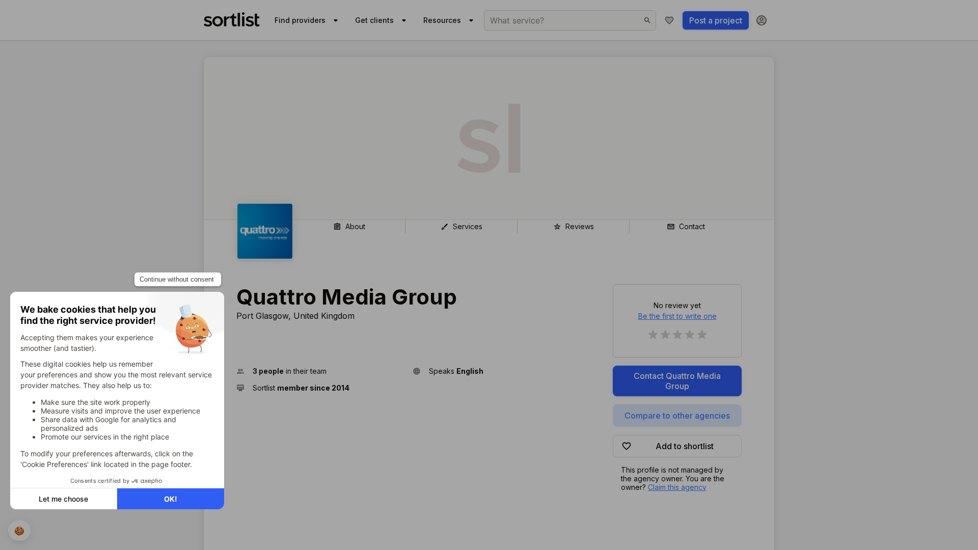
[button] (320, 371)
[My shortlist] (669, 20)
